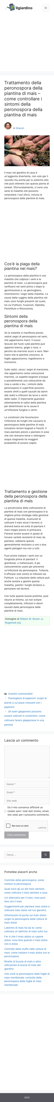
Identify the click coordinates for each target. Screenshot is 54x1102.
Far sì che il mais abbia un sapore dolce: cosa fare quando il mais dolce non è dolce (26, 940)
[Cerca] (45, 854)
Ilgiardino (24, 8)
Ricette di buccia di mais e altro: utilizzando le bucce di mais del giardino (22, 965)
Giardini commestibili (20, 693)
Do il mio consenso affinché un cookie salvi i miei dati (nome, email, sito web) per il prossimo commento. (28, 811)
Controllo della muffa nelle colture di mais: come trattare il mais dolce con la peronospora (27, 952)
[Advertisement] (27, 44)
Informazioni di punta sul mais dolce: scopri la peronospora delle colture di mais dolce (25, 919)
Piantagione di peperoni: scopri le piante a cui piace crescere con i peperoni (25, 702)
